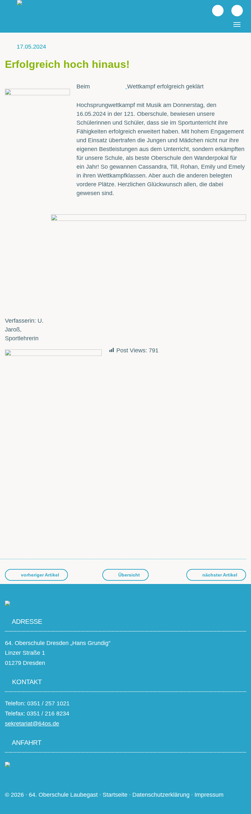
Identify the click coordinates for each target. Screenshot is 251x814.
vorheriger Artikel (39, 574)
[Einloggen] (234, 10)
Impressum (209, 794)
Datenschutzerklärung (161, 794)
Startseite (115, 794)
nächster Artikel (219, 574)
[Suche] (215, 10)
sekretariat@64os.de (32, 723)
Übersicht (128, 574)
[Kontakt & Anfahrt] (7, 764)
